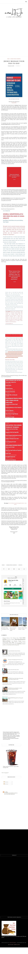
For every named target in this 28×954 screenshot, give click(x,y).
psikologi (9, 644)
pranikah (4, 644)
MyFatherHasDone (20, 639)
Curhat (20, 637)
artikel (13, 642)
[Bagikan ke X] (8, 569)
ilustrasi (4, 643)
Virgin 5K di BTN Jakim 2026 (13, 669)
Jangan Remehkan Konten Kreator (14, 650)
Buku (8, 58)
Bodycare (8, 637)
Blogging (4, 637)
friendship (24, 642)
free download (19, 642)
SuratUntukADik (6, 642)
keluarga (6, 643)
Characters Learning (15, 58)
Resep (12, 641)
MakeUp (12, 639)
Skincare (23, 641)
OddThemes (12, 942)
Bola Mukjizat (13, 637)
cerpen (16, 642)
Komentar (6, 783)
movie (16, 643)
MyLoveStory (6, 641)
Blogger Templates (14, 944)
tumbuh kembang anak (15, 644)
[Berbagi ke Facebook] (3, 569)
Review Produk (17, 641)
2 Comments (18, 65)
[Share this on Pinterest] (14, 569)
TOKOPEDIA (14, 102)
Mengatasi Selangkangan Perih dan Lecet (15, 659)
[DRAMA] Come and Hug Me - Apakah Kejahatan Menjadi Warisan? (15, 689)
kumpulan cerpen (11, 643)
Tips (10, 642)
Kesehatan (9, 639)
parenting (19, 643)
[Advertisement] (14, 34)
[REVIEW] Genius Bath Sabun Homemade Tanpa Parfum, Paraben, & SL (15, 679)
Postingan (6, 781)
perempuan (23, 643)
